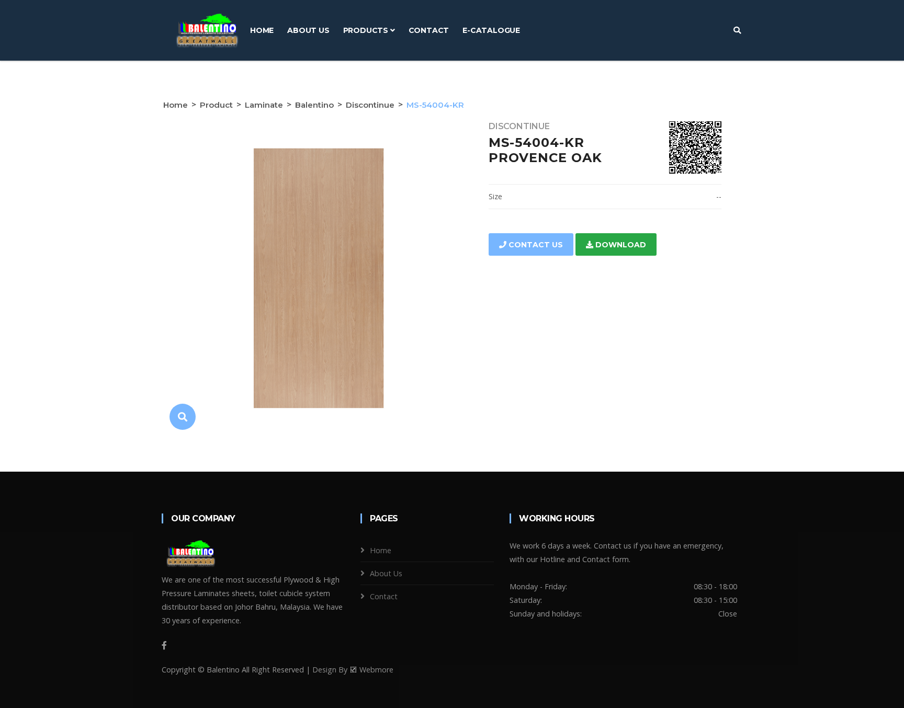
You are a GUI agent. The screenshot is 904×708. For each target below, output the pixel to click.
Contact (429, 30)
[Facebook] (164, 645)
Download (619, 244)
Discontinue (370, 105)
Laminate (264, 105)
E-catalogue (491, 30)
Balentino (314, 105)
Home (262, 30)
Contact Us (534, 244)
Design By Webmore (352, 670)
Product (216, 105)
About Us (308, 30)
